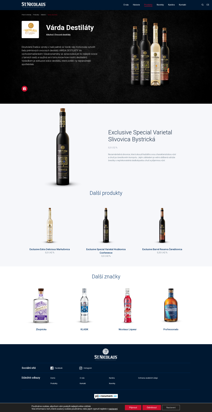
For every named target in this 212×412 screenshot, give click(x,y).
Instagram (88, 368)
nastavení (113, 409)
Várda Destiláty (52, 15)
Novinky (160, 5)
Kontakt (182, 5)
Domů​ (52, 378)
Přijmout (133, 407)
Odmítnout (152, 407)
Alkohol (43, 15)
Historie (136, 5)
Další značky (106, 277)
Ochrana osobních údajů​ (148, 378)
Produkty (148, 5)
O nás (126, 5)
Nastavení (171, 407)
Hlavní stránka (26, 15)
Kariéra (171, 5)
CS (208, 5)
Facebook (58, 368)
